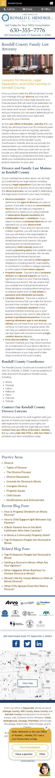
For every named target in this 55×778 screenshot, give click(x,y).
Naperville (28, 708)
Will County (27, 711)
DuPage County (11, 711)
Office (47, 9)
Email (29, 9)
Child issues (11, 228)
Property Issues (15, 490)
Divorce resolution (15, 199)
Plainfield (33, 721)
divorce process (14, 191)
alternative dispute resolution (24, 215)
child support (42, 260)
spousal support (28, 275)
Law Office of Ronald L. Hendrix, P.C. (28, 124)
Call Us (11, 9)
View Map (27, 683)
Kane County (41, 711)
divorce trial (34, 224)
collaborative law (14, 218)
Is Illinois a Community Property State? (27, 535)
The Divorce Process (18, 472)
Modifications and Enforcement (25, 500)
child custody (24, 247)
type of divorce (29, 202)
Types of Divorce (16, 467)
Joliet (48, 717)
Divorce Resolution (17, 477)
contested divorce (33, 221)
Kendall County (13, 714)
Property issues (13, 272)
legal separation (22, 184)
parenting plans (23, 250)
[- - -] (3, 3)
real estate (38, 291)
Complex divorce (14, 298)
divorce (30, 96)
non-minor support (33, 269)
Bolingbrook (10, 721)
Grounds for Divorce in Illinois (23, 481)
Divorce (8, 463)
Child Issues (13, 495)
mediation (32, 218)
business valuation (28, 307)
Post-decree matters (16, 339)
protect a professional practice (22, 317)
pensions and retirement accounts (24, 295)
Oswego (22, 721)
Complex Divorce (16, 486)
